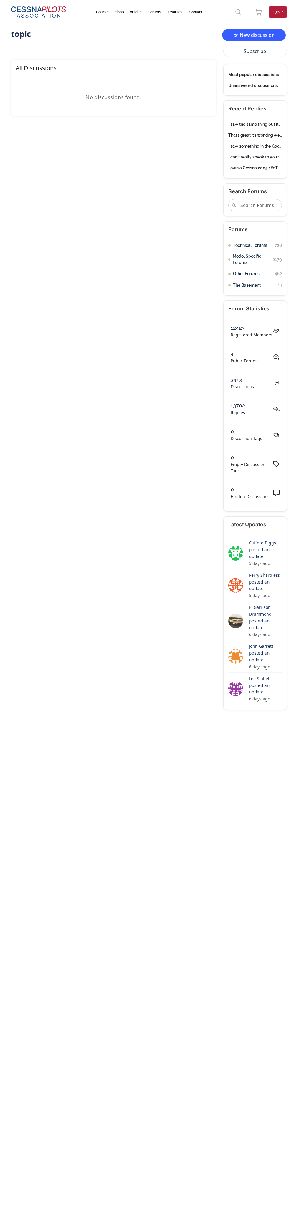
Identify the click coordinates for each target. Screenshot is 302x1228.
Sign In (278, 11)
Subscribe (255, 51)
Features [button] (175, 12)
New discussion (257, 35)
